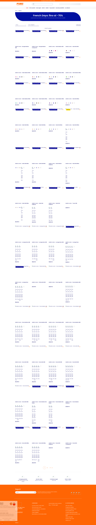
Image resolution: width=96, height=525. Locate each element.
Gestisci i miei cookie (70, 518)
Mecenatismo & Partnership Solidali (39, 514)
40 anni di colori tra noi (36, 507)
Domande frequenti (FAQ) (71, 509)
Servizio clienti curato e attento (55, 503)
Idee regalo (38, 7)
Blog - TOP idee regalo (53, 505)
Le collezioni (67, 7)
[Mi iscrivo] (35, 492)
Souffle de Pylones (35, 510)
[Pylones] (20, 4)
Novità (43, 7)
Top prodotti (52, 7)
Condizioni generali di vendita (71, 512)
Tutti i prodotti (32, 7)
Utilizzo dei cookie (69, 517)
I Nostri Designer (35, 512)
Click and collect (69, 505)
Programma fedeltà (70, 507)
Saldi (27, 7)
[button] (2, 523)
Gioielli (47, 7)
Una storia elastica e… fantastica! (38, 509)
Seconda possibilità (60, 7)
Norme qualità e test (70, 510)
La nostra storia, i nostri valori (38, 505)
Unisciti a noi (68, 520)
